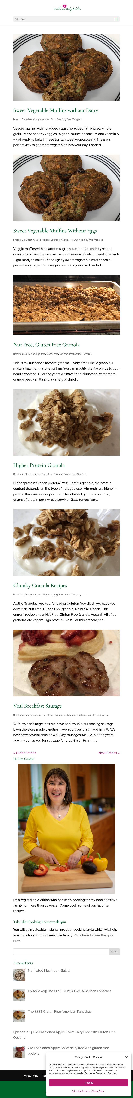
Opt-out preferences (81, 1091)
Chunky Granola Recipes (40, 585)
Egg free (55, 240)
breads (17, 119)
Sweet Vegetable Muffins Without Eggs (55, 230)
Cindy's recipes (41, 119)
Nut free (65, 240)
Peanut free (77, 240)
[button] (126, 1057)
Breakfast (27, 119)
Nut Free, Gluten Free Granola (46, 344)
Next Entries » (109, 753)
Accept (89, 1082)
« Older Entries (24, 753)
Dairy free (56, 119)
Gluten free (52, 354)
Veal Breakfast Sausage (37, 705)
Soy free (66, 119)
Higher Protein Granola (39, 465)
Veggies (76, 119)
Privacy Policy (98, 1091)
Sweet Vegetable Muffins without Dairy (55, 110)
